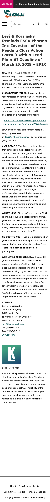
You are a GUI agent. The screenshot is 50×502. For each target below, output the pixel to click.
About (13, 486)
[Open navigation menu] (4, 24)
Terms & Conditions (37, 492)
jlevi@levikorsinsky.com (16, 137)
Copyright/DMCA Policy (17, 497)
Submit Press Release (14, 492)
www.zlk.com (8, 335)
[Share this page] (46, 24)
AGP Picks (7, 4)
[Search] (33, 24)
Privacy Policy (38, 497)
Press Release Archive (29, 486)
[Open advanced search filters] (39, 24)
